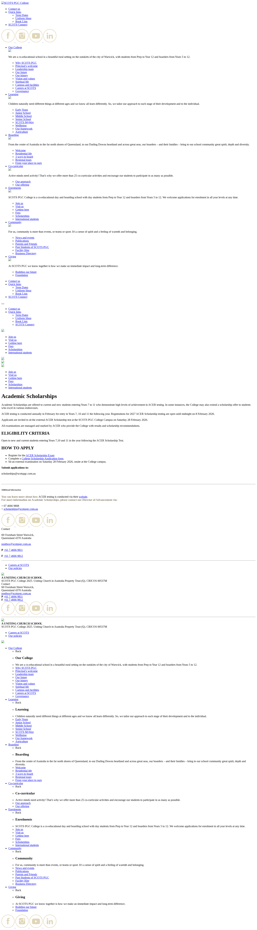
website (83, 496)
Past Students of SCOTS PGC (32, 247)
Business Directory (25, 253)
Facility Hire (22, 250)
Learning (13, 94)
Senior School (23, 119)
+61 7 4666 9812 (13, 555)
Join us (19, 203)
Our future (21, 72)
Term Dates (21, 15)
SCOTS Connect (17, 24)
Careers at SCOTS (25, 88)
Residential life (23, 153)
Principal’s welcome (26, 65)
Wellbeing (21, 125)
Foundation (21, 275)
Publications (22, 240)
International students (27, 219)
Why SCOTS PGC (26, 62)
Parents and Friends (26, 243)
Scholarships (22, 215)
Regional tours (23, 159)
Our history (21, 75)
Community (15, 222)
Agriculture (21, 131)
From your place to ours (28, 163)
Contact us (14, 8)
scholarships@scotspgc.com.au (21, 508)
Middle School (23, 116)
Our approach (23, 181)
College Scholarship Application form (42, 458)
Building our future (26, 271)
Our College (15, 47)
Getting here (22, 209)
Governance (22, 91)
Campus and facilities (27, 84)
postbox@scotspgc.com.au (16, 544)
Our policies (15, 568)
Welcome (20, 150)
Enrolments (14, 187)
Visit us (19, 206)
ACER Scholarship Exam (40, 455)
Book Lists (21, 21)
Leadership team (24, 69)
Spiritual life (22, 81)
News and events (24, 237)
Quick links (14, 12)
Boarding (13, 134)
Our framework (24, 128)
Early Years (21, 109)
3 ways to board (24, 156)
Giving (12, 256)
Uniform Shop (23, 18)
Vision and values (25, 78)
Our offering (22, 184)
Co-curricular (15, 166)
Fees (17, 212)
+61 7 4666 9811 (13, 549)
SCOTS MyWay (24, 122)
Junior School (23, 112)
